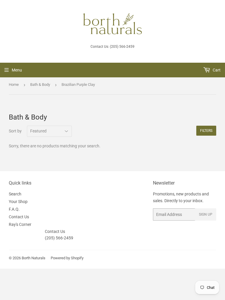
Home (14, 84)
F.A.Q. (14, 209)
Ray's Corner (20, 224)
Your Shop (18, 201)
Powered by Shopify (67, 258)
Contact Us (19, 216)
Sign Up (205, 214)
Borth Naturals (33, 258)
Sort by (15, 131)
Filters (206, 131)
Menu (17, 70)
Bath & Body (40, 84)
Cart (216, 70)
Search (15, 194)
